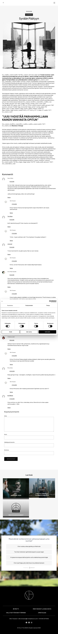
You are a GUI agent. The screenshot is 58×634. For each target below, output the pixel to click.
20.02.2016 (12, 371)
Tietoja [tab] (48, 305)
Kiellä (10, 331)
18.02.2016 (12, 340)
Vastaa (8, 197)
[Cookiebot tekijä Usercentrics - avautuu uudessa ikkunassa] (50, 301)
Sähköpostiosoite (9, 442)
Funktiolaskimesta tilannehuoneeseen (42, 494)
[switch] (22, 326)
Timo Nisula (9, 216)
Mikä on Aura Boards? (15, 515)
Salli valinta (29, 331)
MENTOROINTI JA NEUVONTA (42, 609)
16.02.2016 (12, 275)
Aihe (5, 416)
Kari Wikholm (10, 395)
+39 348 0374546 (44, 618)
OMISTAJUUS (42, 612)
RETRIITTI (16, 609)
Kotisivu (6, 450)
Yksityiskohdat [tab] (29, 305)
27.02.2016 (14, 204)
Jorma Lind (9, 244)
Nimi (5, 434)
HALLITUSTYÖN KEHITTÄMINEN (16, 612)
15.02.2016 (12, 181)
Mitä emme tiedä (16, 495)
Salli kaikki (47, 331)
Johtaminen (29, 14)
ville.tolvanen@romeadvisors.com (28, 618)
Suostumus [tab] (10, 305)
